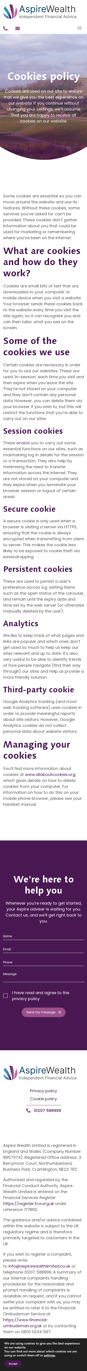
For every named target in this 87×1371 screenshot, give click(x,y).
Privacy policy (43, 1091)
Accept (13, 1363)
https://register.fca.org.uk (28, 1203)
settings (49, 1356)
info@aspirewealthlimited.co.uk (39, 1266)
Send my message (41, 1012)
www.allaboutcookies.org (50, 774)
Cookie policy (43, 1099)
